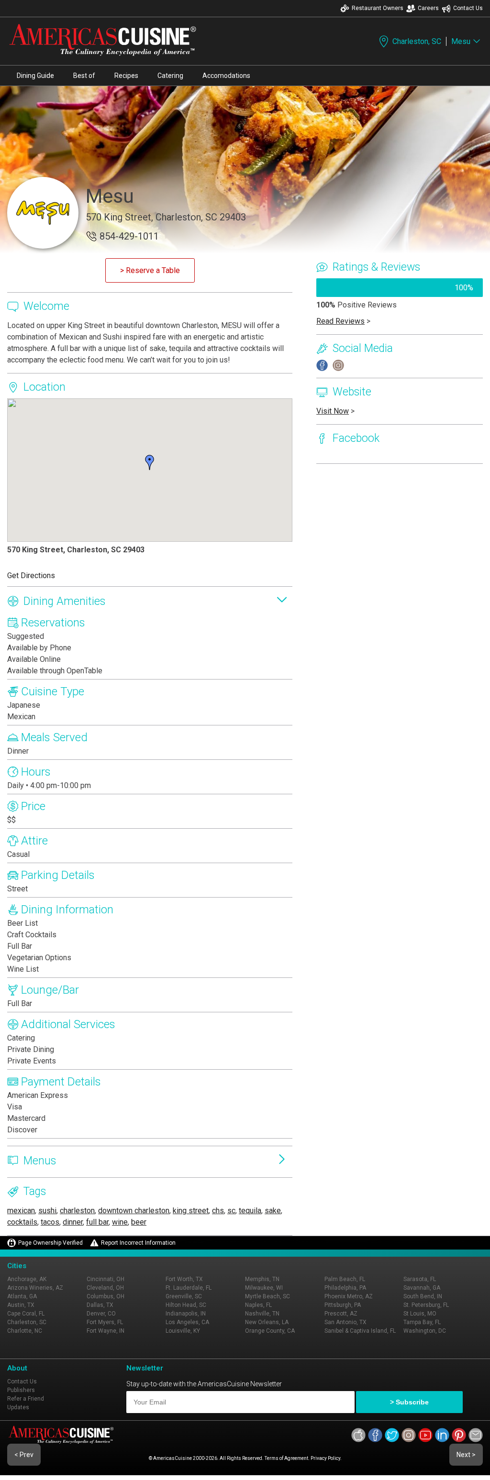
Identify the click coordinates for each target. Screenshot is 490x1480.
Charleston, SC (416, 41)
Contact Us (468, 8)
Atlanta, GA (22, 1296)
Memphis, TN (262, 1279)
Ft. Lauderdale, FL (189, 1287)
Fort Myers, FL (105, 1322)
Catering (170, 75)
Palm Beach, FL (344, 1279)
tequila (250, 1210)
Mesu (460, 41)
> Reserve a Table (150, 270)
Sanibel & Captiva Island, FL (360, 1330)
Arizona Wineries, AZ (35, 1287)
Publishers (21, 1390)
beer (138, 1222)
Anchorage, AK (26, 1279)
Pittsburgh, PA (342, 1305)
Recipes (126, 75)
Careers (428, 8)
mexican (21, 1210)
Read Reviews (340, 321)
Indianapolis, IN (186, 1313)
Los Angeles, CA (187, 1322)
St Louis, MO (419, 1313)
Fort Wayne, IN (105, 1330)
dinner (73, 1222)
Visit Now (332, 411)
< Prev (23, 1454)
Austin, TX (20, 1305)
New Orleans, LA (267, 1322)
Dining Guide (35, 75)
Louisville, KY (183, 1330)
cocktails (22, 1222)
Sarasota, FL (419, 1279)
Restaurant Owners (377, 8)
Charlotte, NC (24, 1330)
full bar (97, 1222)
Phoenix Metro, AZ (348, 1296)
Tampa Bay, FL (422, 1322)
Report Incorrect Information (138, 1242)
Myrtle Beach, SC (267, 1296)
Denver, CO (101, 1313)
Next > (466, 1454)
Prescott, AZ (340, 1313)
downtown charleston (133, 1210)
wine (120, 1222)
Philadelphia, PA (345, 1287)
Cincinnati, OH (105, 1279)
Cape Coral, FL (26, 1313)
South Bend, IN (422, 1296)
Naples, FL (258, 1305)
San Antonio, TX (345, 1322)
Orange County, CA (270, 1330)
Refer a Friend (25, 1398)
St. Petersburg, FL (426, 1305)
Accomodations (226, 75)
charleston (77, 1210)
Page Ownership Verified (50, 1242)
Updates (18, 1407)
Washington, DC (424, 1330)
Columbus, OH (105, 1296)
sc (231, 1210)
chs (218, 1210)
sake (273, 1210)
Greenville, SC (184, 1296)
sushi (47, 1210)
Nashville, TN (262, 1313)
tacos (50, 1222)
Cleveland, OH (105, 1287)
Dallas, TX (100, 1305)
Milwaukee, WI (264, 1287)
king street (191, 1210)
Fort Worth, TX (184, 1279)
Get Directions (31, 575)
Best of (84, 75)
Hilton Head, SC (186, 1305)
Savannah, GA (421, 1287)
